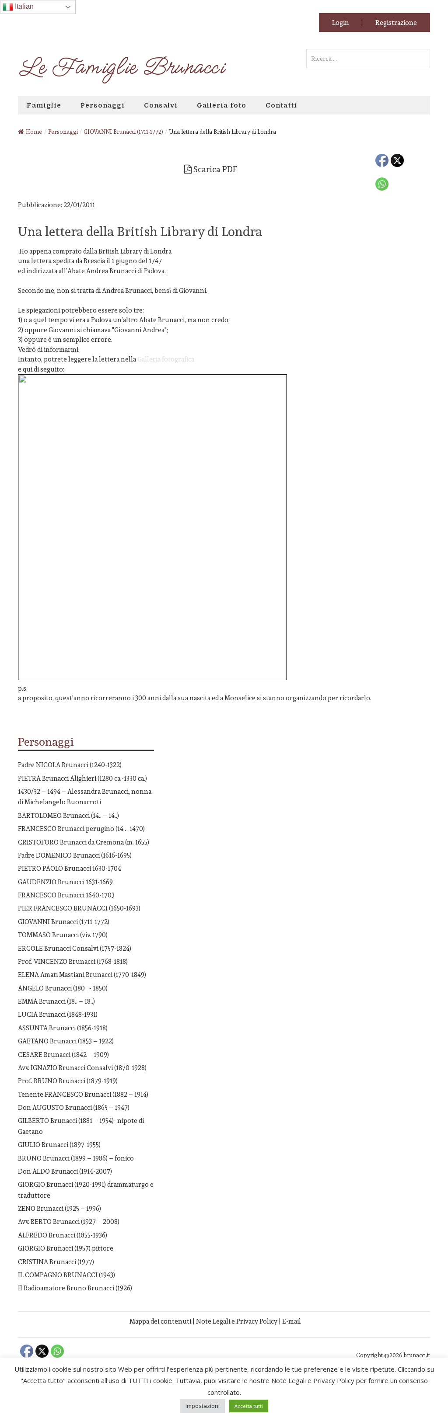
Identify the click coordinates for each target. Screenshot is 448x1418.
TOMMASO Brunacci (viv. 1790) (63, 935)
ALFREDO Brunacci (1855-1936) (62, 1235)
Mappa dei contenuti (160, 1321)
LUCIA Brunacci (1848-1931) (58, 1014)
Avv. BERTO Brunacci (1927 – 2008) (68, 1221)
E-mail (291, 1321)
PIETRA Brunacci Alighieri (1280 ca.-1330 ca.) (82, 778)
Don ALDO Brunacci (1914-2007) (65, 1171)
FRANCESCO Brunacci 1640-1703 (66, 895)
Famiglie (44, 105)
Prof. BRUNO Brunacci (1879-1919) (68, 1081)
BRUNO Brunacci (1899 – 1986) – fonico (76, 1158)
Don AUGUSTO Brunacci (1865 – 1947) (74, 1107)
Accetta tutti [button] (248, 1406)
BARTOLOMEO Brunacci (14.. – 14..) (68, 815)
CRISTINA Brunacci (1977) (56, 1262)
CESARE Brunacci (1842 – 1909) (63, 1055)
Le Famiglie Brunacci (121, 67)
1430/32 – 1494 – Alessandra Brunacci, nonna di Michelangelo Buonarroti (84, 796)
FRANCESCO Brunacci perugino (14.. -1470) (81, 829)
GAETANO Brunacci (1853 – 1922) (66, 1041)
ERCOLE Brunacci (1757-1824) (74, 948)
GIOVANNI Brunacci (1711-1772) (63, 922)
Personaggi (102, 105)
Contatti (281, 105)
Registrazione (396, 22)
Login (340, 22)
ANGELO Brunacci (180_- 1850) (63, 988)
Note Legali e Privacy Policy (236, 1321)
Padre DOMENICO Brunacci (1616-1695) (75, 855)
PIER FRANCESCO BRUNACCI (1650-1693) (79, 908)
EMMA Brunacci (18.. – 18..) (56, 1001)
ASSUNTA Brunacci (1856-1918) (63, 1028)
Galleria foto (221, 105)
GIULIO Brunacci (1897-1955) (59, 1145)
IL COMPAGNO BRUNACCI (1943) (66, 1275)
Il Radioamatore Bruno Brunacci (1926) (75, 1288)
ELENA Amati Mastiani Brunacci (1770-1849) (82, 975)
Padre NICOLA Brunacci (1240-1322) (70, 765)
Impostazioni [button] (203, 1406)
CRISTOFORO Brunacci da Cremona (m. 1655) (83, 842)
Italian (23, 6)
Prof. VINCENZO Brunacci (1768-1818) (73, 961)
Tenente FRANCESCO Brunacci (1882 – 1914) (83, 1094)
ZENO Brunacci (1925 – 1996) (59, 1208)
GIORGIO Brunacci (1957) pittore (65, 1248)
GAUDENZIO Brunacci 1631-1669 (65, 882)
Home (34, 131)
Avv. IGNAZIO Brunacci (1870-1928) (82, 1068)
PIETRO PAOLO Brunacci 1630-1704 (69, 868)
